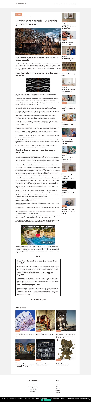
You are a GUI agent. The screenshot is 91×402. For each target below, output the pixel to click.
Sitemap (58, 392)
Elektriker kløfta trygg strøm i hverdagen (68, 59)
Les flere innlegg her (38, 299)
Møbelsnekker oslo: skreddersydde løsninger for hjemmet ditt (69, 26)
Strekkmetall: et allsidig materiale (68, 74)
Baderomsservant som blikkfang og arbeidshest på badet (68, 176)
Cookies (66, 4)
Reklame (56, 4)
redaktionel (18, 14)
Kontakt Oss (73, 4)
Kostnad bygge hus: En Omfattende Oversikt (62, 364)
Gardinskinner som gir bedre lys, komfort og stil (68, 194)
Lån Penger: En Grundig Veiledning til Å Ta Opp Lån (24, 335)
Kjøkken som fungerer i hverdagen (68, 125)
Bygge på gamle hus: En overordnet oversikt (42, 364)
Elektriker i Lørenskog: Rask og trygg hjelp (68, 43)
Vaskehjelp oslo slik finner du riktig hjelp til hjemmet (68, 141)
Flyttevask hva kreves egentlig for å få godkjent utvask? (68, 159)
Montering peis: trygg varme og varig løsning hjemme (68, 211)
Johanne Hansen (29, 17)
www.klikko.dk (34, 393)
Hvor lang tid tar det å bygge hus (45, 334)
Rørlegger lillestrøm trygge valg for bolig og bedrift (68, 108)
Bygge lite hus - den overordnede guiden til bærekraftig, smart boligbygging (65, 336)
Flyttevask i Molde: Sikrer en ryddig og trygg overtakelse (68, 91)
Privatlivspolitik (47, 400)
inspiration (64, 21)
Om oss (61, 4)
